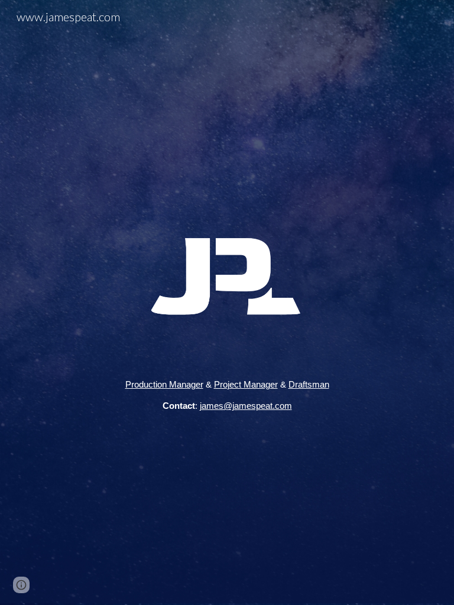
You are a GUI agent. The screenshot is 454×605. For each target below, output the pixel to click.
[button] (21, 585)
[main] (226, 395)
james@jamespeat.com (246, 406)
